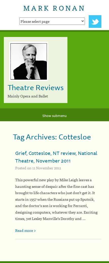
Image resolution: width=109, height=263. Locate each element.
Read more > (25, 230)
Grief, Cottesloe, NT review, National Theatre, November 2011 (56, 157)
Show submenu (54, 115)
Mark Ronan (54, 7)
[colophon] (54, 262)
